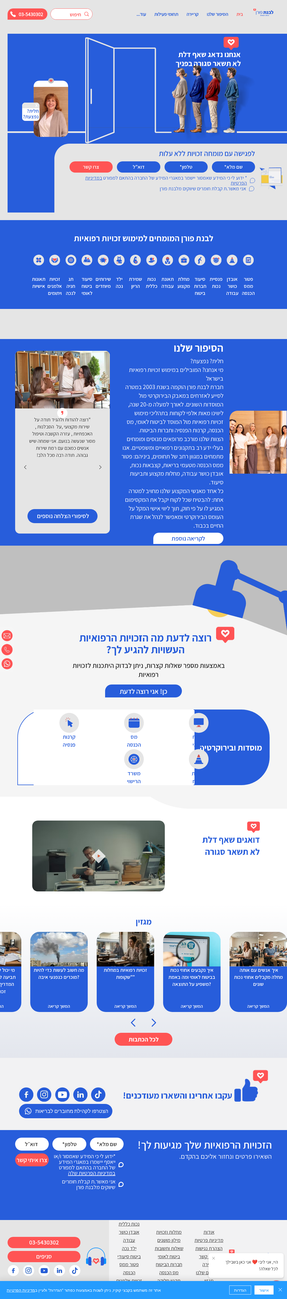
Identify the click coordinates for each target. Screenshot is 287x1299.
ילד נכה (129, 1248)
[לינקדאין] (80, 1094)
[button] (217, 14)
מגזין (209, 1280)
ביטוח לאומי (169, 1256)
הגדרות (240, 1290)
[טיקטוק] (98, 1094)
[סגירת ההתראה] (213, 1258)
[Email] (7, 635)
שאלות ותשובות (169, 1248)
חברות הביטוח (169, 1264)
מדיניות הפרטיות (21, 1290)
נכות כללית (129, 1224)
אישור (264, 1290)
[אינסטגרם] (44, 1094)
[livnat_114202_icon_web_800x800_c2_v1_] (74, 1270)
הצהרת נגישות (209, 1248)
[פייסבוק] (26, 1094)
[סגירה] (280, 1290)
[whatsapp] (7, 663)
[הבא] (100, 467)
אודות (208, 1232)
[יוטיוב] (62, 1094)
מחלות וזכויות (169, 1232)
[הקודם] (25, 467)
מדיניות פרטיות (209, 1240)
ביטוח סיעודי (129, 1256)
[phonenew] (7, 649)
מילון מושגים (168, 1240)
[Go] (133, 1023)
